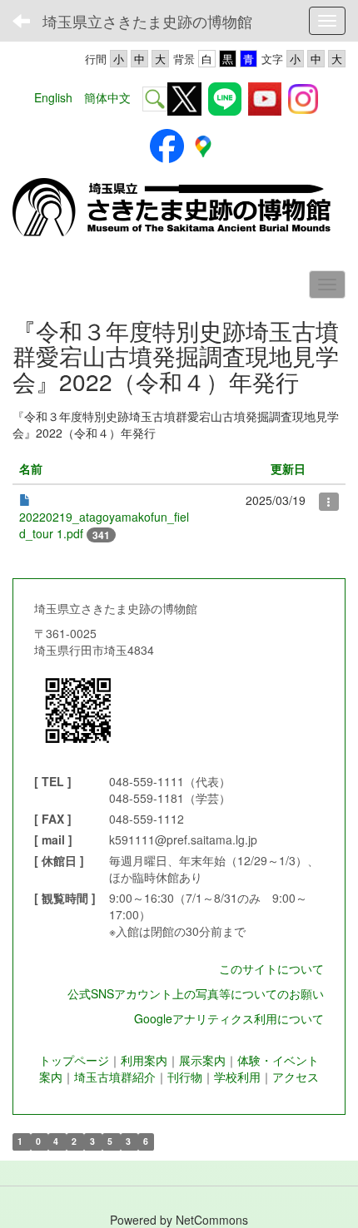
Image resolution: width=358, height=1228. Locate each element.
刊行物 (184, 1076)
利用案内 (144, 1060)
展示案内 (202, 1060)
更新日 (288, 468)
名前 (30, 468)
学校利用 (237, 1076)
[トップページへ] (179, 208)
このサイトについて (271, 968)
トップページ (74, 1060)
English (53, 97)
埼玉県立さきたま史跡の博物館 (147, 21)
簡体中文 (107, 97)
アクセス (295, 1076)
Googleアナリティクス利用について (229, 1018)
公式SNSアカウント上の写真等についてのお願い (195, 993)
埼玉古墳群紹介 (115, 1076)
